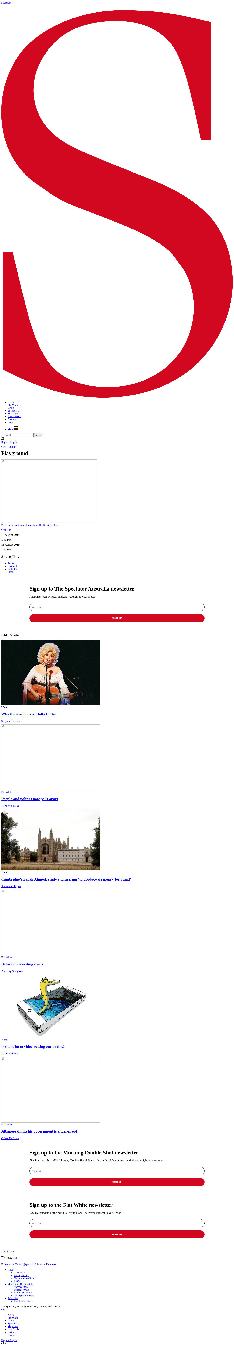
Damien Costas (10, 805)
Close (4, 1309)
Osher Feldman (10, 1138)
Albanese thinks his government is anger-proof (39, 1131)
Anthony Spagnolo (12, 971)
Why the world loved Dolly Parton (29, 714)
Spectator (6, 2)
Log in (13, 442)
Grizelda (6, 529)
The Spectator (8, 1251)
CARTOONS (9, 446)
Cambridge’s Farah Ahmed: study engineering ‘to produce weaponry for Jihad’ (66, 879)
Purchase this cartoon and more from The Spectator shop (29, 525)
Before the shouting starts (22, 964)
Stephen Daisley (10, 721)
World (4, 707)
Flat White (6, 792)
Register (5, 442)
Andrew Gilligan (11, 886)
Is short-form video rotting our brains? (33, 1046)
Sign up (117, 618)
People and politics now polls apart (29, 799)
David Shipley (9, 1053)
